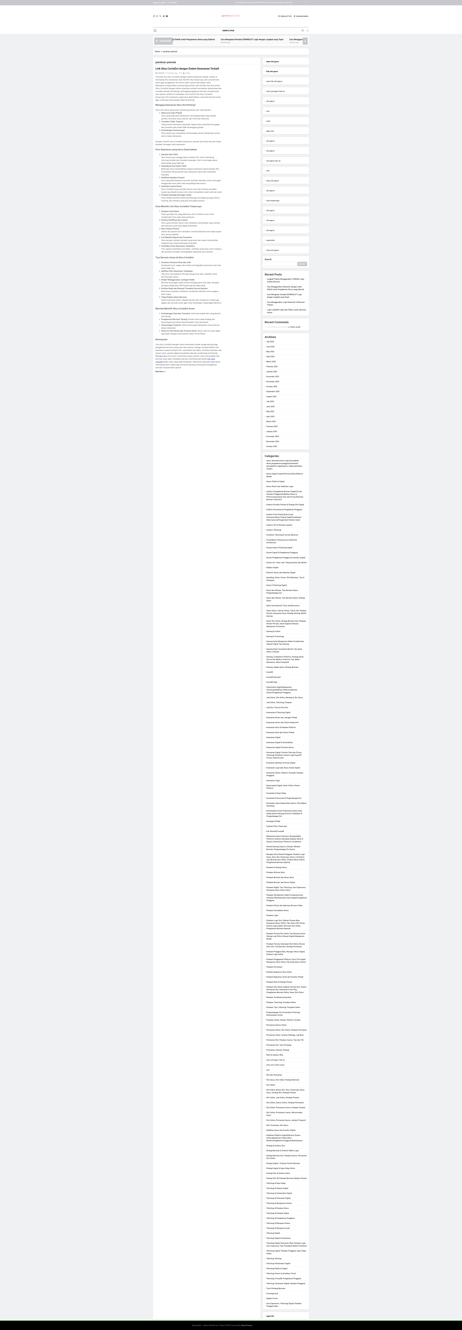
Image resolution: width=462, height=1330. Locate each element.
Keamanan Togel (273, 780)
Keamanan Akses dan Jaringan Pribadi (281, 717)
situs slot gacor (272, 181)
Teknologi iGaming (273, 1258)
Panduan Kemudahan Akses (277, 910)
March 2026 (271, 362)
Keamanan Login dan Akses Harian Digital (283, 768)
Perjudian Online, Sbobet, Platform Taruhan (283, 1020)
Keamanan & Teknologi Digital (278, 712)
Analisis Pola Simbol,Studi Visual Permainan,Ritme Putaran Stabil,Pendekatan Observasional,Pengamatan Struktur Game (283, 517)
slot (268, 111)
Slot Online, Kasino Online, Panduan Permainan (285, 1103)
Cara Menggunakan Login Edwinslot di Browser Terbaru (194, 39)
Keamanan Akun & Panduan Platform (281, 727)
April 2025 (270, 416)
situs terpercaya (272, 201)
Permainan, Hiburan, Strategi (277, 1050)
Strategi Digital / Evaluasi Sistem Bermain (283, 1163)
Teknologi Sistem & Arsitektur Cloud (281, 1273)
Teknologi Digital (273, 1233)
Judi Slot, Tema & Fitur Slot (277, 707)
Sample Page (228, 31)
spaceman (270, 240)
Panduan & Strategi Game (276, 867)
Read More (159, 371)
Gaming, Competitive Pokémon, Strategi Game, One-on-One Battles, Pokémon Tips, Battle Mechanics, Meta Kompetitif (285, 659)
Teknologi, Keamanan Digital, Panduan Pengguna (285, 1283)
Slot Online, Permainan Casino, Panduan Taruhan (285, 1107)
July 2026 (270, 342)
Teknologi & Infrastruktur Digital (279, 1193)
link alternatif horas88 (275, 831)
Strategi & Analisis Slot (275, 1146)
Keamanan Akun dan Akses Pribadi (280, 732)
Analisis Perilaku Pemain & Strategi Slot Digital (285, 505)
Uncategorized (272, 1293)
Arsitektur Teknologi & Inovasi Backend (282, 535)
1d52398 (160, 73)
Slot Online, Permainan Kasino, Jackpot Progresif (286, 1120)
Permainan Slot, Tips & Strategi (278, 1045)
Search (268, 259)
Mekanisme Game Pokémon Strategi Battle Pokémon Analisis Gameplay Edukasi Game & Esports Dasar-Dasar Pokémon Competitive (284, 839)
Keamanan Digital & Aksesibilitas (279, 742)
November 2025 (272, 382)
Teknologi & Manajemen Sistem (279, 1203)
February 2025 (272, 426)
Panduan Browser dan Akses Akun (280, 877)
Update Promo (272, 1298)
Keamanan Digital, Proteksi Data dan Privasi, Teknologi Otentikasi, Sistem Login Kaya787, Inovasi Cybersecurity (284, 755)
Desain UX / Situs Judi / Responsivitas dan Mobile (286, 562)
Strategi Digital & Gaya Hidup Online (280, 1168)
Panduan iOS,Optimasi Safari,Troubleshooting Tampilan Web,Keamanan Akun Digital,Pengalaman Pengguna (286, 898)
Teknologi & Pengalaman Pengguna (280, 1218)
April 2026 (270, 356)
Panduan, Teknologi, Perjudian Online (281, 1002)
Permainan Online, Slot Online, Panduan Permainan (286, 1030)
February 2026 (272, 366)
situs (268, 121)
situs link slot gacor (274, 81)
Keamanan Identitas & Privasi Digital (280, 763)
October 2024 (271, 446)
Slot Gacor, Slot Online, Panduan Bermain (282, 1080)
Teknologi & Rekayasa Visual (278, 1228)
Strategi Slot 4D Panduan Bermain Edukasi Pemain (286, 1178)
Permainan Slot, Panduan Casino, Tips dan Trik (285, 1040)
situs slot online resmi (275, 1065)
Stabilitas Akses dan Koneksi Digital (280, 1130)
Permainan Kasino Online (276, 1025)
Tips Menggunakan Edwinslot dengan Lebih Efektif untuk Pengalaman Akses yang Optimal (256, 3)
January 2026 (271, 372)
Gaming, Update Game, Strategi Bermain (282, 667)
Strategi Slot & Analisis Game (278, 1173)
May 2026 (270, 352)
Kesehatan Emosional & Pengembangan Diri (284, 798)
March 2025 (271, 421)
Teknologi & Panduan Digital (277, 1213)
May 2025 (270, 411)
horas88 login (271, 682)
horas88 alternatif (273, 677)
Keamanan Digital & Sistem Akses (280, 747)
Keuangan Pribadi (273, 821)
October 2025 (271, 386)
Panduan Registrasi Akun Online (279, 972)
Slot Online (270, 1085)
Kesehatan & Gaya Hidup (276, 793)
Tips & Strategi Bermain (275, 1288)
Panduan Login (272, 915)
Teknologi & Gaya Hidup (276, 1183)
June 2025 (270, 406)
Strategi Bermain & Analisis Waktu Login (282, 1151)
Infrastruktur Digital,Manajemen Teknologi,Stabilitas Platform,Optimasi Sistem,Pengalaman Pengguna (281, 690)
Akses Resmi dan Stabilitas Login (279, 486)
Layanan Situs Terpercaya (276, 826)
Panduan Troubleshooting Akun (278, 997)
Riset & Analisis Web (274, 1055)
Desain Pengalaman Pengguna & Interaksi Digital (285, 558)
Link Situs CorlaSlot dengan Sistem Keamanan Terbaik (187, 68)
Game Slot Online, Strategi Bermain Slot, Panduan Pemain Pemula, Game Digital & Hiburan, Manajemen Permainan (286, 624)
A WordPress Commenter (277, 327)
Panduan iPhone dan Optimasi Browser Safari (284, 905)
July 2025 (270, 401)
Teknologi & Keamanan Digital (278, 1198)
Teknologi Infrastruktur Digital (278, 1263)
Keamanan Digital (273, 737)
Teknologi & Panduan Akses (277, 1208)
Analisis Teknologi (273, 530)
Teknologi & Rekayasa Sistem (278, 1223)
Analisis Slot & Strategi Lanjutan (279, 525)
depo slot (270, 131)
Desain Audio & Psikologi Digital (279, 548)
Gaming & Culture (273, 631)
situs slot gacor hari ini (275, 91)
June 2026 (270, 347)
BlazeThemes (246, 1325)
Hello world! (295, 327)
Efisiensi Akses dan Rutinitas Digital (280, 572)
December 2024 (272, 436)
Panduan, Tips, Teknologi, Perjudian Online (283, 1007)
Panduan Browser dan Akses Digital (280, 882)
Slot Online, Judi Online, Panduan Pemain (282, 1097)
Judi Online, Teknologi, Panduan (279, 702)
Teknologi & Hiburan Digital (277, 1188)
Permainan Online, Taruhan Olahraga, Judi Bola (285, 1035)
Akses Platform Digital (275, 481)
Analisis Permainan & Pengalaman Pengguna (284, 509)
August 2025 (271, 396)
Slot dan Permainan (274, 1075)
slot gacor (270, 101)
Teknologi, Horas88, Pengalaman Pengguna (283, 1278)
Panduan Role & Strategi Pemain (279, 982)
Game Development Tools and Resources (283, 606)
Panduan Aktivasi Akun (275, 872)
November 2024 (272, 441)
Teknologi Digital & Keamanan (278, 1238)
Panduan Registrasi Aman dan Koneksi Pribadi (284, 977)
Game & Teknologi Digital (276, 585)
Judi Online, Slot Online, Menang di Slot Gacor (284, 697)
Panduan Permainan (274, 967)
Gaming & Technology (275, 636)
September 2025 (272, 391)
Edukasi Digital (272, 567)
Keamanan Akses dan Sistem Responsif (282, 722)
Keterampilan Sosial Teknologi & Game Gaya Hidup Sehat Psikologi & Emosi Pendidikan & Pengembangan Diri (284, 813)
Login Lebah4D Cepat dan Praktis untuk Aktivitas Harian (248, 39)
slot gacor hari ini (273, 161)
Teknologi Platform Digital (276, 1268)
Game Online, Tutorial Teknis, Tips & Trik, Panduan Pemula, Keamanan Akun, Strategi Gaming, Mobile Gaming (286, 613)
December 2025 (272, 376)
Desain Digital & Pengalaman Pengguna (282, 552)
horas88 (269, 672)
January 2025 (271, 431)
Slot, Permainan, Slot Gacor (277, 1125)
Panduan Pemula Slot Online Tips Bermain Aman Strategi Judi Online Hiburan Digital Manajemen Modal (285, 936)
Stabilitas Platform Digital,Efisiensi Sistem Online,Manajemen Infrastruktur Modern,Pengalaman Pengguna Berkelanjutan (284, 1138)
